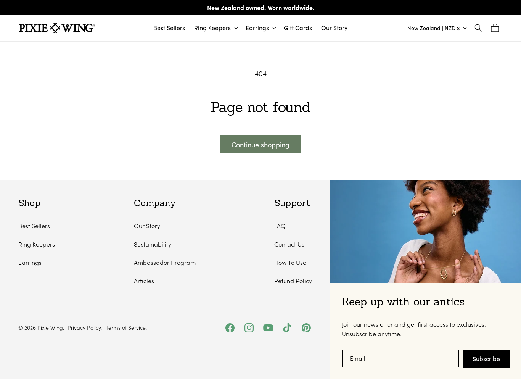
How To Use (290, 262)
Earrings (30, 262)
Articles (144, 281)
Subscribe (486, 359)
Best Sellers (34, 226)
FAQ (280, 226)
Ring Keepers (36, 244)
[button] (215, 28)
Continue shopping (260, 144)
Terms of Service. (126, 328)
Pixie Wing (50, 327)
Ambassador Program (165, 262)
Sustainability (152, 244)
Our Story (147, 226)
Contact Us (289, 244)
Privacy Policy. (85, 328)
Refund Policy (293, 281)
